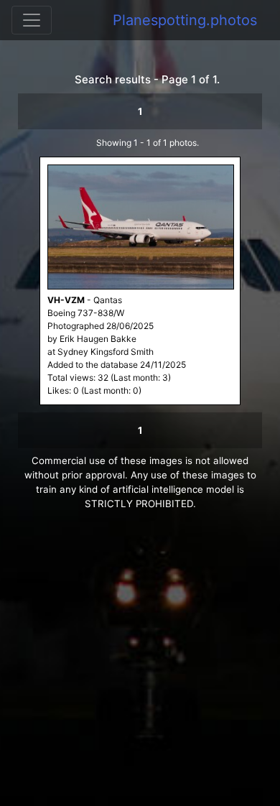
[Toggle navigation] (31, 20)
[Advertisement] (140, 666)
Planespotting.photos (185, 20)
